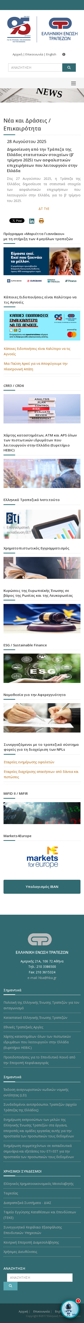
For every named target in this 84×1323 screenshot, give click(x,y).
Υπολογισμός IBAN (42, 886)
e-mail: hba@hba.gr (42, 977)
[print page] (41, 221)
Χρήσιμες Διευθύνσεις (20, 1251)
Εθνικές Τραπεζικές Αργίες (23, 1027)
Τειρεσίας (11, 1193)
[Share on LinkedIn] (31, 222)
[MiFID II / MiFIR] (42, 814)
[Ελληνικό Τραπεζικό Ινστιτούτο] (42, 524)
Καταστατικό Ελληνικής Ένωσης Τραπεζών (35, 1017)
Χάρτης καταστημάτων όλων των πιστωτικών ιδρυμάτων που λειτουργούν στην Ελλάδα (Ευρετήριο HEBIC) (37, 1042)
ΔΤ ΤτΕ (43, 208)
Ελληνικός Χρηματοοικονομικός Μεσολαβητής (39, 1183)
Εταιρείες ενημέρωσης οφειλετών (29, 762)
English (51, 54)
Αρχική (17, 54)
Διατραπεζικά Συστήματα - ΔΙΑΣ (27, 1202)
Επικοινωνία (34, 54)
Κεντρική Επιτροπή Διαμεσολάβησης (31, 1242)
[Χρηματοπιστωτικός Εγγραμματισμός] (42, 569)
